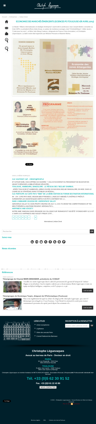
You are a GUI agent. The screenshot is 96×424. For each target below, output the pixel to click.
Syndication (76, 404)
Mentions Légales (35, 420)
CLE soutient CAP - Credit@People (28, 179)
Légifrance (40, 328)
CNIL (44, 420)
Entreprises (13, 17)
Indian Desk (24, 17)
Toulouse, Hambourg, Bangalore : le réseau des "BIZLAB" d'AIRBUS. (43, 186)
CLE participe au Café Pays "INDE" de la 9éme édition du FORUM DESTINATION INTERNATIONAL (53, 193)
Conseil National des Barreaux (46, 336)
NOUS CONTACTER (48, 387)
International (48, 221)
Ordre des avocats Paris (44, 332)
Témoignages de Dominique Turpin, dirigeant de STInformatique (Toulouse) (35, 296)
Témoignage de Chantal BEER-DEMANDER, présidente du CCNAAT (31, 279)
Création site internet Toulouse (57, 420)
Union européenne (42, 325)
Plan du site (66, 404)
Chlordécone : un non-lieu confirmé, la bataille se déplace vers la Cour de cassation (37, 263)
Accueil (4, 17)
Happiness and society (22, 208)
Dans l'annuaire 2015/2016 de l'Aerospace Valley (34, 201)
